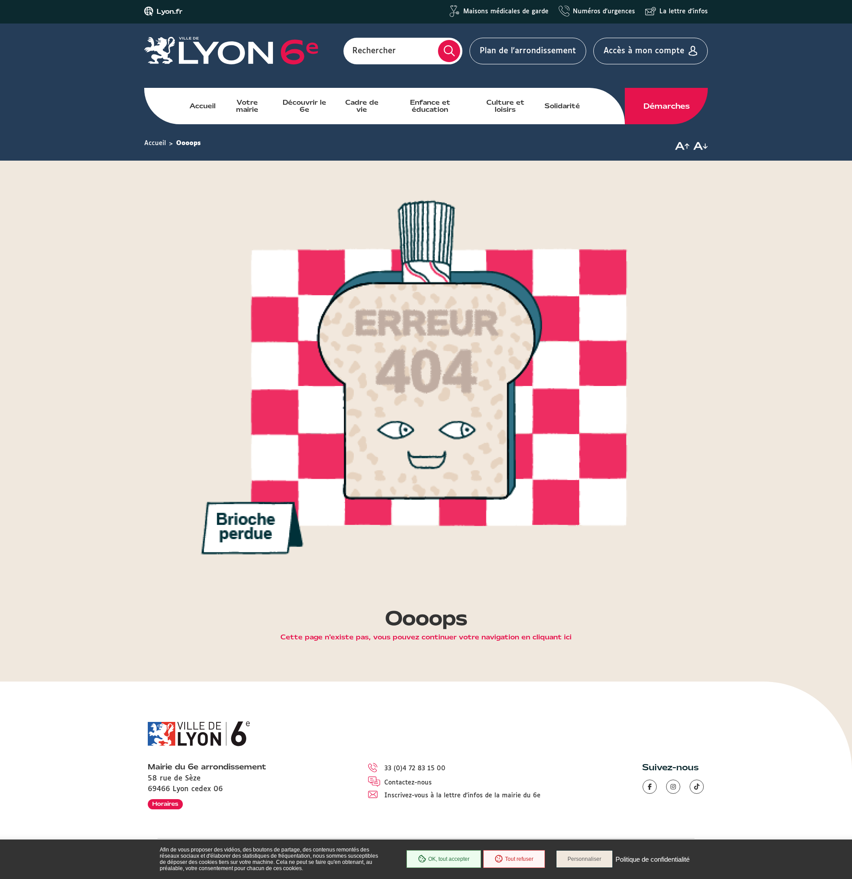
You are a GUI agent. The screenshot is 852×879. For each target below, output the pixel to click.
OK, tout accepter (448, 859)
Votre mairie (247, 106)
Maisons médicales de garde (505, 11)
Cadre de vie (362, 106)
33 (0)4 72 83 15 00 (415, 768)
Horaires (165, 804)
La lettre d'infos (683, 11)
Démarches (666, 106)
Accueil (202, 106)
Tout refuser (519, 859)
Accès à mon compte (644, 51)
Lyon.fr (169, 11)
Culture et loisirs (505, 106)
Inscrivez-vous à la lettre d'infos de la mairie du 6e (462, 795)
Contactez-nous (408, 783)
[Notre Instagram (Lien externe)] (673, 787)
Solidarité (562, 106)
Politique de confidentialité (652, 859)
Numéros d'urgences (604, 11)
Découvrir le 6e (304, 106)
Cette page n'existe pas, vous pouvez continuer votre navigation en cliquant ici (426, 638)
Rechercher (374, 51)
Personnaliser (584, 859)
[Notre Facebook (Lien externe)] (650, 787)
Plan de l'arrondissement (528, 51)
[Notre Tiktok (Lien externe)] (697, 787)
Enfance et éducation (430, 106)
